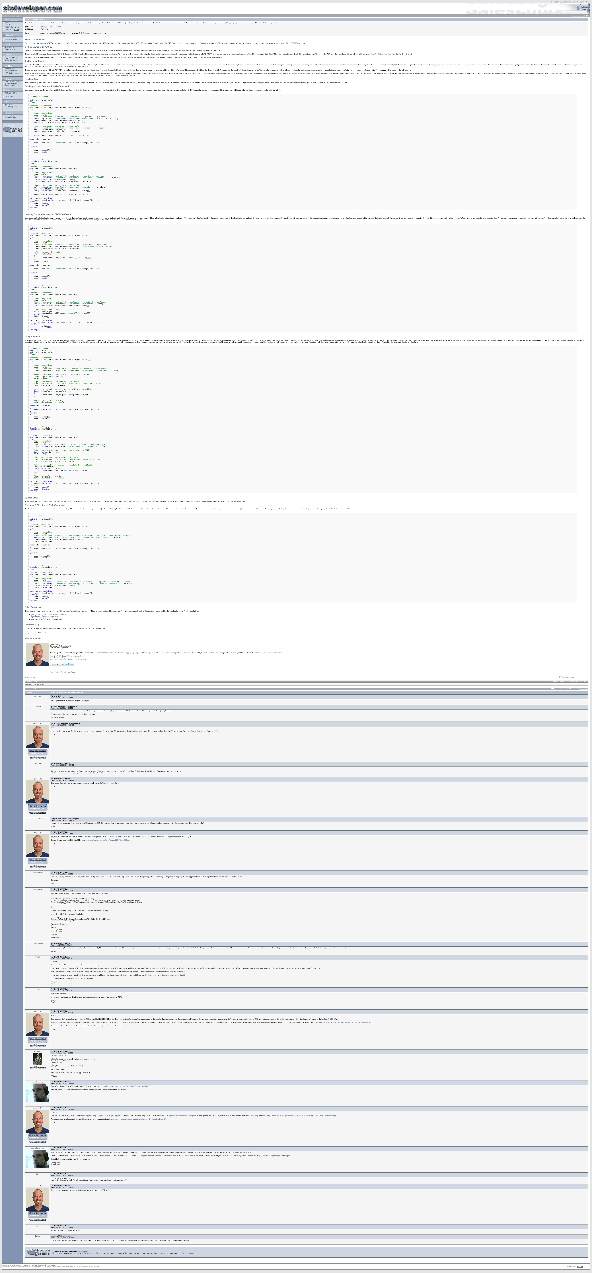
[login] (4, 16)
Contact (568, 2)
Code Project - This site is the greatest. (44, 616)
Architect (8, 66)
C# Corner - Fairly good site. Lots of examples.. (48, 618)
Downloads (9, 102)
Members (8, 45)
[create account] (13, 16)
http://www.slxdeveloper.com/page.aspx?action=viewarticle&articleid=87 (140, 1119)
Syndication (585, 2)
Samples (8, 104)
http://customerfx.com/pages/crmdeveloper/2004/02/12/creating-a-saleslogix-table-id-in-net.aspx (301, 1115)
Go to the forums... (189, 1253)
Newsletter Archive (11, 39)
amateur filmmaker (274, 653)
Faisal (37, 957)
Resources (9, 113)
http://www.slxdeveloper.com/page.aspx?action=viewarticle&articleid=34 (77, 773)
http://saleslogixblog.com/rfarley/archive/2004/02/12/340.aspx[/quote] (126, 1086)
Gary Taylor (37, 763)
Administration (10, 57)
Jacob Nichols (38, 943)
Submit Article (10, 49)
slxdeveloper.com (11, 20)
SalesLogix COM (11, 85)
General (8, 54)
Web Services (9, 95)
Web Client (9, 96)
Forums (560, 2)
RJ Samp (37, 1051)
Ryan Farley (45, 28)
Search (575, 2)
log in (32, 684)
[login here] (583, 681)
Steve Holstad (38, 819)
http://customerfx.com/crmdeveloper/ (182, 1115)
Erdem (37, 1236)
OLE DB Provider (11, 59)
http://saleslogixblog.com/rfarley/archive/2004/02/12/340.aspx (108, 840)
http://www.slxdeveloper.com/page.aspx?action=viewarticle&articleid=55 (348, 1022)
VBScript (8, 68)
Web (7, 90)
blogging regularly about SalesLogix (138, 653)
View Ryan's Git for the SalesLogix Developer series (68, 659)
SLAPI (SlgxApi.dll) (12, 83)
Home (553, 2)
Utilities (7, 108)
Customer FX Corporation (47, 1265)
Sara (37, 1174)
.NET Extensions (11, 74)
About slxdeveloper (12, 27)
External (8, 79)
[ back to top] (30, 678)
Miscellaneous (10, 60)
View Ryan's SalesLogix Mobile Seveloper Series (67, 656)
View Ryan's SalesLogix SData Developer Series (67, 658)
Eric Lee (38, 706)
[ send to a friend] (566, 677)
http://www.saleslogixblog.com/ (110, 1115)
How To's (8, 72)
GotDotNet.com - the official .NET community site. (49, 614)
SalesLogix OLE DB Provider (51, 26)
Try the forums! (90, 1253)
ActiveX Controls (11, 70)
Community (9, 35)
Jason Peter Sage (37, 1082)
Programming (10, 117)
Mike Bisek (38, 696)
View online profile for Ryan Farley (62, 672)
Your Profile (9, 47)
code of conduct (571, 1266)
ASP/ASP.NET (10, 93)
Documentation (10, 106)
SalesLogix (9, 116)
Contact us (8, 26)
